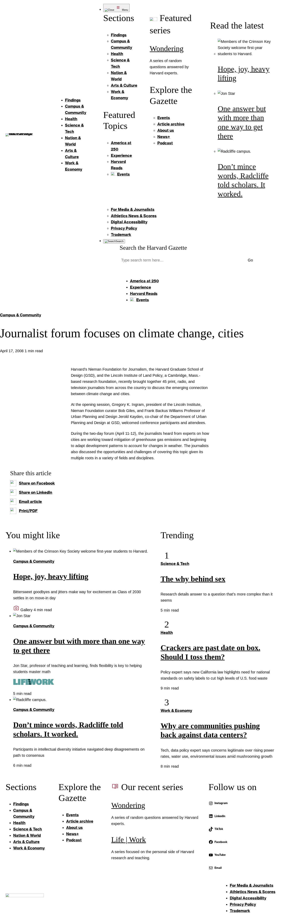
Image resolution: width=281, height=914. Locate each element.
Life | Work (128, 839)
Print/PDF (28, 510)
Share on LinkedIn (35, 492)
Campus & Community (20, 315)
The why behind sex (193, 579)
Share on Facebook (37, 483)
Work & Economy (176, 710)
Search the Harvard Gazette (153, 247)
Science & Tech (175, 563)
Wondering (167, 48)
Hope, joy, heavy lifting (50, 576)
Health (167, 632)
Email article (30, 501)
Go (250, 260)
